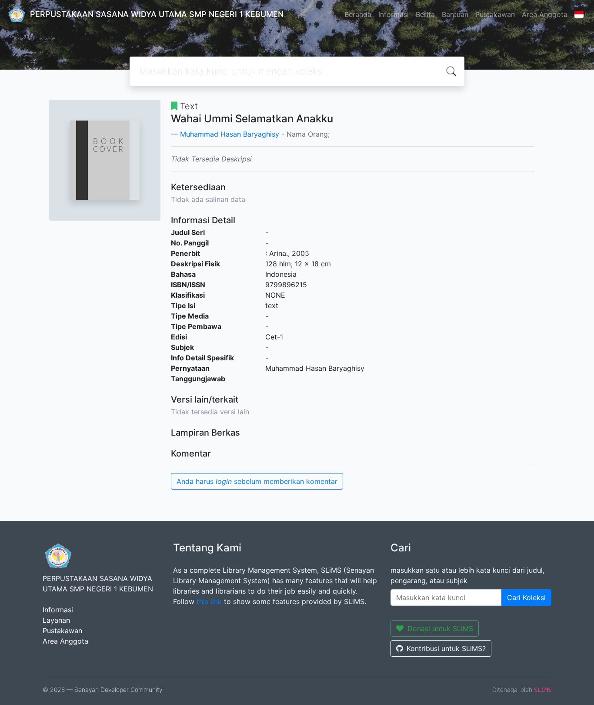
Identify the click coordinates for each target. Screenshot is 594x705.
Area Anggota (544, 14)
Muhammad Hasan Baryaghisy (229, 134)
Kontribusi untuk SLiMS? (446, 648)
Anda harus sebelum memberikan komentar (257, 481)
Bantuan (455, 14)
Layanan (56, 620)
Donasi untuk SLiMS (440, 628)
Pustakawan (495, 14)
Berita (425, 14)
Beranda (357, 14)
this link (209, 601)
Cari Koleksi (526, 597)
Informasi (393, 14)
